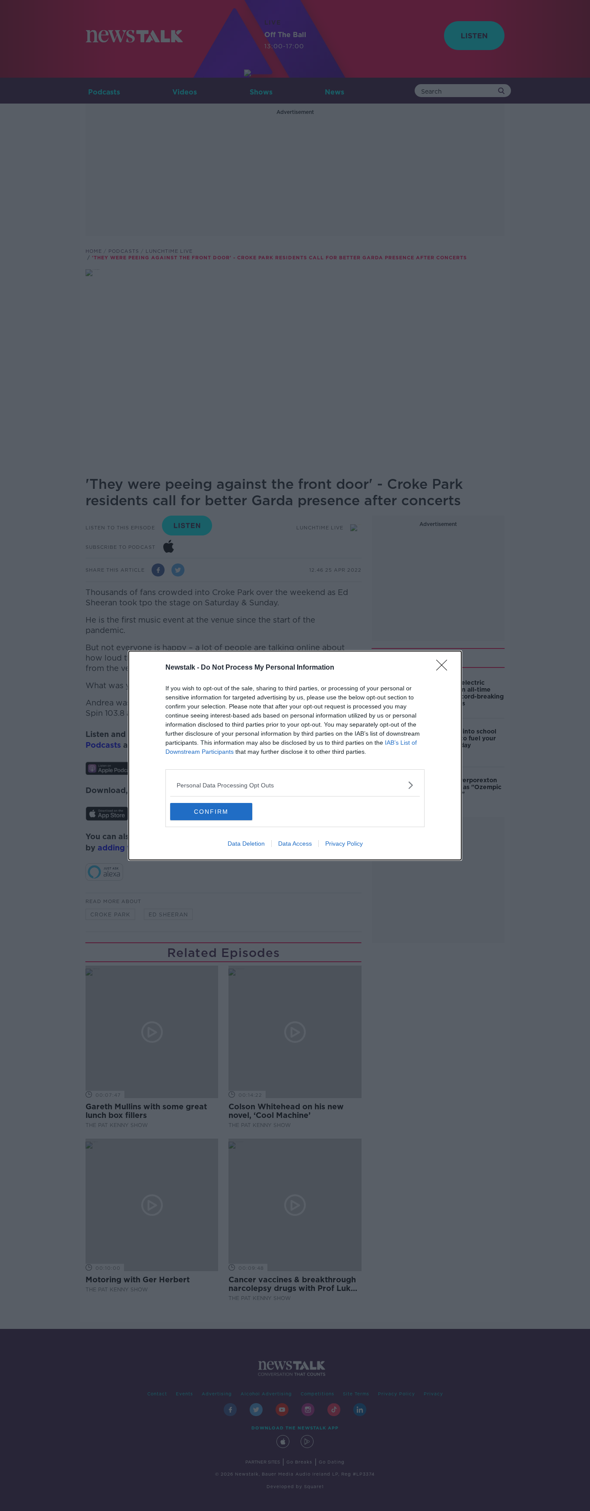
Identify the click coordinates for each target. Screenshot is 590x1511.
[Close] (444, 668)
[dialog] (295, 755)
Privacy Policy (344, 843)
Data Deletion (246, 843)
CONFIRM (211, 811)
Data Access (295, 843)
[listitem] (295, 785)
